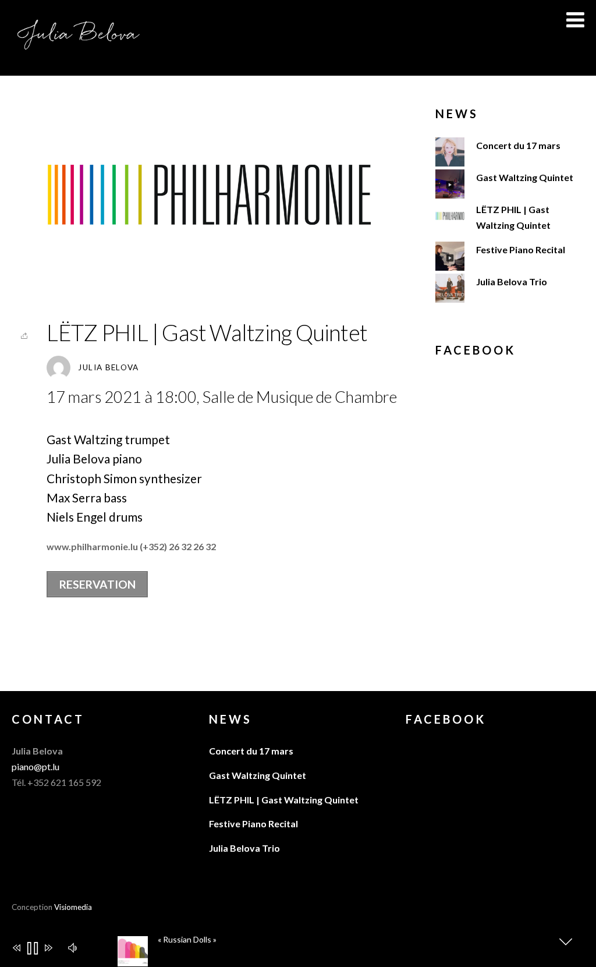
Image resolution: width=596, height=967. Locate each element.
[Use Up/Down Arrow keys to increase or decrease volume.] (95, 949)
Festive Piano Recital (520, 249)
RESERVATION (97, 584)
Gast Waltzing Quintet (524, 177)
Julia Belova (108, 367)
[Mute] (74, 946)
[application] (303, 945)
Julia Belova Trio (511, 281)
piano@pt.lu (35, 766)
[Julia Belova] (79, 45)
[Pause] (31, 949)
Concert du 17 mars (518, 145)
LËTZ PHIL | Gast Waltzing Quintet (207, 332)
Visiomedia (73, 907)
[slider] (360, 953)
